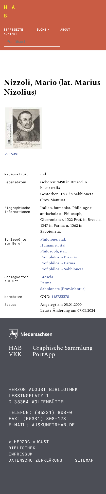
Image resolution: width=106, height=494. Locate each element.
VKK (15, 354)
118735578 (60, 297)
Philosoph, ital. (53, 251)
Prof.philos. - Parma (57, 263)
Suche (41, 29)
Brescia (46, 277)
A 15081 (12, 154)
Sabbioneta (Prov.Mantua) (63, 289)
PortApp (43, 354)
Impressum (21, 453)
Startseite (13, 29)
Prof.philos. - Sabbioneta (62, 269)
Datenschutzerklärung (35, 460)
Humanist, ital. (53, 245)
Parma (46, 283)
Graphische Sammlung (63, 348)
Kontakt (10, 34)
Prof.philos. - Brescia (58, 257)
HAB (15, 348)
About (65, 29)
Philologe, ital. (53, 239)
